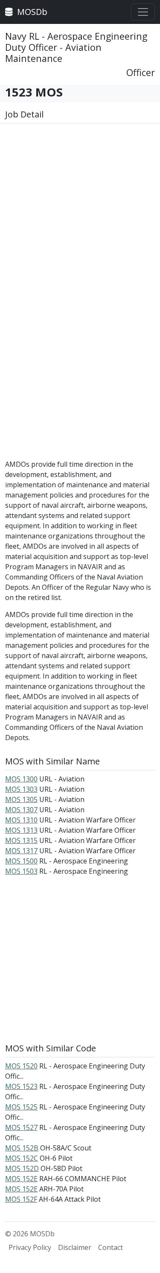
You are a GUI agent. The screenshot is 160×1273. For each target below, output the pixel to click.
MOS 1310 (21, 820)
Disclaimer (74, 1247)
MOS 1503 (21, 871)
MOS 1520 (21, 1066)
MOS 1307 (21, 809)
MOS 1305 (21, 799)
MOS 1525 (21, 1107)
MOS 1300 (21, 779)
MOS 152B (21, 1148)
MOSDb (31, 12)
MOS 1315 (21, 840)
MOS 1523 (21, 1086)
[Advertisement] (80, 215)
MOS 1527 (21, 1127)
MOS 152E (21, 1178)
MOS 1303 (21, 789)
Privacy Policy (30, 1247)
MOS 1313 (21, 830)
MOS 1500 (21, 861)
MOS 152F (21, 1199)
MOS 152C (21, 1158)
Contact (110, 1247)
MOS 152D (22, 1168)
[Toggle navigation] (143, 11)
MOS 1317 (21, 850)
